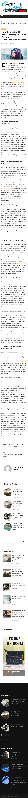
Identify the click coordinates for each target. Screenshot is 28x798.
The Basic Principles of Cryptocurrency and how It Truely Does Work (18, 766)
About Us (3, 744)
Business (4, 29)
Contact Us (4, 740)
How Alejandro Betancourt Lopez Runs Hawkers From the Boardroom (18, 492)
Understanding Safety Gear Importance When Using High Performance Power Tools (18, 614)
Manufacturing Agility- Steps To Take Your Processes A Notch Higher (13, 445)
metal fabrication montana (18, 82)
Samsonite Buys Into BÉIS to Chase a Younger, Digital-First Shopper (18, 504)
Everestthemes (14, 796)
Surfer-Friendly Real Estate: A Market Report (13, 455)
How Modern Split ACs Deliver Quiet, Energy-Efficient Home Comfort (18, 599)
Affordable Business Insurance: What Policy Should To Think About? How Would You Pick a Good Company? (18, 780)
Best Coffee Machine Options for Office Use (18, 515)
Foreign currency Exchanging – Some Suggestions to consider (17, 754)
